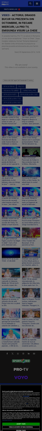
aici (27, 403)
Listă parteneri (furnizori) (7, 420)
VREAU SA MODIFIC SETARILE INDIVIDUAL (21, 427)
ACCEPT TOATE (21, 424)
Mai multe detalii (26, 396)
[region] (21, 408)
